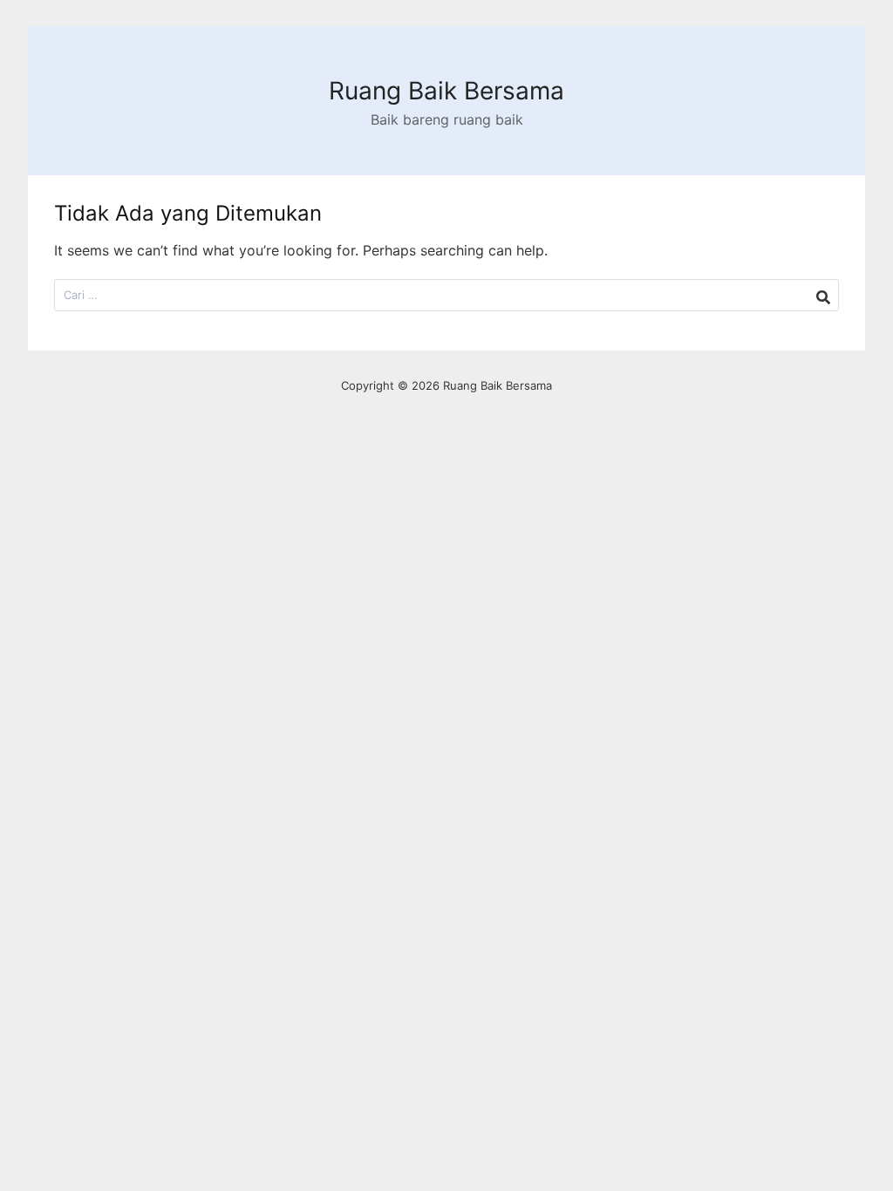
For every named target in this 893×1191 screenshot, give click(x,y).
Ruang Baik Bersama (446, 90)
